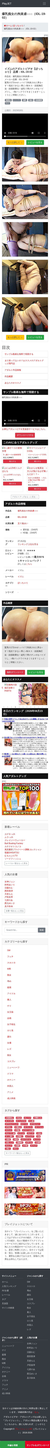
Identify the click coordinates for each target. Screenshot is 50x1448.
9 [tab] (34, 707)
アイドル (11, 993)
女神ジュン (10, 882)
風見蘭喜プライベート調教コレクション (23, 849)
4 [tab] (15, 707)
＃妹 (38, 1136)
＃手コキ (29, 1142)
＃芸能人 (19, 1136)
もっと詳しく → (15, 142)
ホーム (5, 1282)
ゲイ (9, 1006)
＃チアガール (26, 1139)
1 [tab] (4, 707)
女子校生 (11, 1024)
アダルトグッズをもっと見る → (25, 497)
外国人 (10, 1086)
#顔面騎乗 (38, 100)
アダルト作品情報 (13, 370)
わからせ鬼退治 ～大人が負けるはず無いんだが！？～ (37, 480)
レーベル (6, 1295)
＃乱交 (18, 1118)
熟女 (9, 975)
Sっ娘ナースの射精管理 (12, 455)
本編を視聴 (12, 1445)
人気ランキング (9, 1286)
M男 (9, 969)
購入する (12, 461)
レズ (9, 1049)
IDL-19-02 (22, 517)
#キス (7, 103)
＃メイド (37, 1139)
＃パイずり (9, 1121)
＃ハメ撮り (9, 1136)
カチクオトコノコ (13, 846)
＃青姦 (17, 1130)
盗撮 (9, 987)
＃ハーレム (39, 1127)
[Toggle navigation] (44, 3)
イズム (21, 576)
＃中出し (9, 1127)
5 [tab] (19, 707)
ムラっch (9, 837)
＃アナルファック (12, 1124)
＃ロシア (9, 1146)
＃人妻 (31, 1121)
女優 (9, 1043)
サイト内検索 (8, 1308)
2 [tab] (7, 707)
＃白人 (15, 1149)
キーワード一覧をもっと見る (17, 1153)
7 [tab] (27, 707)
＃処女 (39, 1133)
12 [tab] (46, 707)
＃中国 (25, 1146)
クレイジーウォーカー (15, 840)
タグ (4, 1299)
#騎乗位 (8, 100)
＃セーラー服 (10, 1133)
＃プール (21, 1133)
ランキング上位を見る (28, 544)
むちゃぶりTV (11, 856)
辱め (9, 981)
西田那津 (9, 891)
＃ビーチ (30, 1133)
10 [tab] (38, 707)
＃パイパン (28, 1127)
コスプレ (11, 1061)
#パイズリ (16, 100)
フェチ (10, 956)
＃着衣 (8, 1139)
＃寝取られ (38, 1118)
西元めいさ (10, 903)
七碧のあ (9, 900)
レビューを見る (35, 142)
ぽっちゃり (23, 583)
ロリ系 (10, 1030)
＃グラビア (30, 1136)
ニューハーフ (13, 1067)
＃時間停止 (9, 1118)
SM (8, 950)
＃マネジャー (35, 1124)
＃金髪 (37, 1142)
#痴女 (31, 100)
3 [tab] (11, 707)
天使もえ (9, 894)
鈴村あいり (10, 885)
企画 (9, 1018)
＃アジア (34, 1146)
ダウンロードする (25, 435)
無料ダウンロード (15, 672)
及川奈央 (9, 906)
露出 (9, 1037)
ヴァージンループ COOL (37, 455)
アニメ (10, 1092)
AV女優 (5, 1290)
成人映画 (11, 1098)
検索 (42, 930)
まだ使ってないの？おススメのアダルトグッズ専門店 (24, 362)
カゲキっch (10, 834)
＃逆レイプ (9, 1142)
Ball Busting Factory (14, 843)
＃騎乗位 (19, 1142)
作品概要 (9, 376)
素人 (9, 1000)
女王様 (10, 1012)
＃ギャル (9, 1130)
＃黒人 (8, 1149)
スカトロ (11, 963)
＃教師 (15, 1139)
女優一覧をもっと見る (15, 911)
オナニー (11, 1080)
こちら (29, 564)
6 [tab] (23, 707)
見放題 (5, 1303)
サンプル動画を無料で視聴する (19, 354)
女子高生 (31, 1316)
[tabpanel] (11, 687)
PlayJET (6, 3)
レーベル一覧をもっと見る (16, 863)
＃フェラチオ (21, 1121)
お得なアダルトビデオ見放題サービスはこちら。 (24, 429)
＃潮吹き (18, 1127)
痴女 (9, 1055)
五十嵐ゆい (23, 523)
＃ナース (24, 1124)
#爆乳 (25, 100)
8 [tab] (30, 707)
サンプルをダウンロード (38, 1445)
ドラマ (10, 1074)
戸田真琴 (9, 897)
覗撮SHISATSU (12, 852)
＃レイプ (27, 1118)
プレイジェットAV (23, 1429)
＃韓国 (17, 1146)
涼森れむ (9, 888)
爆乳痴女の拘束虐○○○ (28, 511)
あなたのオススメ (13, 383)
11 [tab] (42, 707)
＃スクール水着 (28, 1130)
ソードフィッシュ (13, 859)
